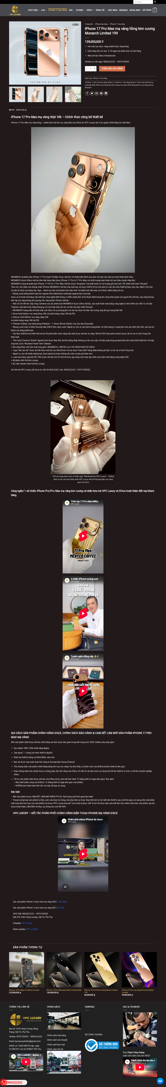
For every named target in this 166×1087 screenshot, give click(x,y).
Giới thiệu (33, 10)
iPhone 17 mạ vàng (58, 10)
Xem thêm (62, 901)
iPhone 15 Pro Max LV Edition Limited (24, 990)
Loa (43, 10)
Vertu (89, 10)
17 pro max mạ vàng (99, 82)
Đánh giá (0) (21, 110)
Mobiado (123, 10)
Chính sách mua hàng (56, 1035)
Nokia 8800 (135, 10)
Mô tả (11, 110)
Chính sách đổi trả (55, 1049)
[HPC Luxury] (16, 10)
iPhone (79, 10)
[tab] (11, 110)
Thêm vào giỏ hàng (112, 68)
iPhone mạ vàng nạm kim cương (107, 85)
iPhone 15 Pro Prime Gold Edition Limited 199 (100, 991)
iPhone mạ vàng (101, 24)
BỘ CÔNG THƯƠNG (93, 1034)
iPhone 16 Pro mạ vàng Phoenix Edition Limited (138, 991)
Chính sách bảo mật (56, 1044)
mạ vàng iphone (147, 85)
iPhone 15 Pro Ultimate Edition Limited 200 (64, 990)
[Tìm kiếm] (155, 2)
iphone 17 (111, 82)
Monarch (88, 88)
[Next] (76, 53)
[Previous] (13, 53)
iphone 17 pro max (137, 82)
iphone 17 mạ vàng (123, 82)
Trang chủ (89, 24)
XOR (71, 10)
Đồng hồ (100, 10)
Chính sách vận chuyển (57, 1040)
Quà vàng (112, 10)
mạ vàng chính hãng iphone (130, 85)
